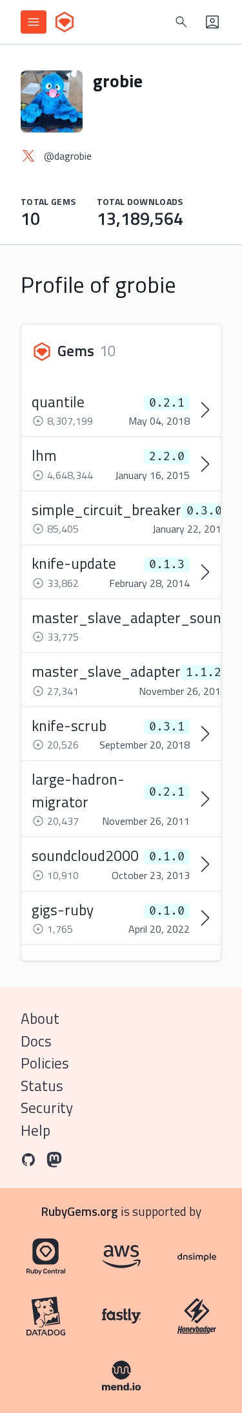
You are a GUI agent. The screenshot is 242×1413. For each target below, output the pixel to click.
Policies (45, 1063)
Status (42, 1085)
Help (35, 1130)
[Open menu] (33, 22)
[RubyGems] (64, 22)
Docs (36, 1041)
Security (47, 1107)
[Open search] (181, 22)
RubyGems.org (79, 1211)
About (40, 1018)
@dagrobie (68, 156)
